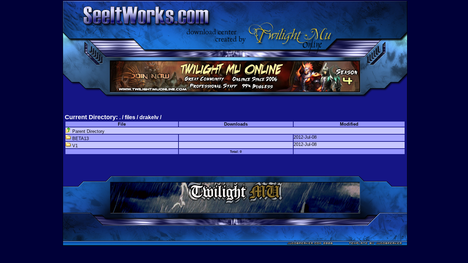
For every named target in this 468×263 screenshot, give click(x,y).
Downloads (236, 124)
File (122, 124)
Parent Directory (87, 131)
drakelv (149, 117)
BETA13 (80, 138)
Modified (349, 124)
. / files (128, 117)
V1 (74, 145)
